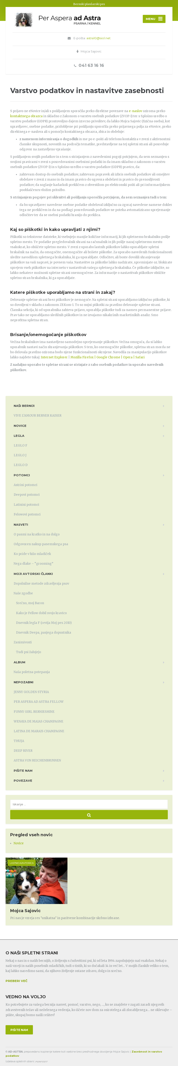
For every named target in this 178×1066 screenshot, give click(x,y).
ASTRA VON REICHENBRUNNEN (37, 760)
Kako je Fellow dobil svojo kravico (41, 613)
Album (19, 662)
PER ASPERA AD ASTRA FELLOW (39, 702)
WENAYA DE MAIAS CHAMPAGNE (38, 721)
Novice (20, 426)
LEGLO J (20, 455)
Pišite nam (23, 770)
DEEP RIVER (23, 751)
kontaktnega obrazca (26, 116)
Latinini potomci (26, 505)
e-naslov (135, 111)
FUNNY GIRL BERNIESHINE (34, 712)
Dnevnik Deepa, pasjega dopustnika (43, 633)
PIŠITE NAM (19, 1030)
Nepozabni (23, 682)
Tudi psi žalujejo (28, 652)
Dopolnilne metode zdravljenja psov (41, 584)
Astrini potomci (25, 485)
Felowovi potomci (27, 514)
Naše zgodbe (23, 593)
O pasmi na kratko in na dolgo (37, 534)
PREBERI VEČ (16, 981)
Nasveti (21, 524)
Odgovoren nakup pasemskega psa (41, 544)
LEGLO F (20, 445)
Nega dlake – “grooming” (33, 564)
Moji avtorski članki (33, 574)
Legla (19, 435)
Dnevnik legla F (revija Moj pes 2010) (44, 623)
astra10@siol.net (98, 38)
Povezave (23, 780)
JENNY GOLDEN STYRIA (31, 692)
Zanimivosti (23, 642)
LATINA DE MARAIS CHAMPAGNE (39, 731)
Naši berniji (24, 406)
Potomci (22, 475)
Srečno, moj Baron (30, 603)
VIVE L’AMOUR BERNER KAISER (37, 416)
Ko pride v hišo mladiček (32, 554)
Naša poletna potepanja (32, 672)
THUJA (19, 741)
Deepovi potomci (27, 495)
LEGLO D (21, 465)
